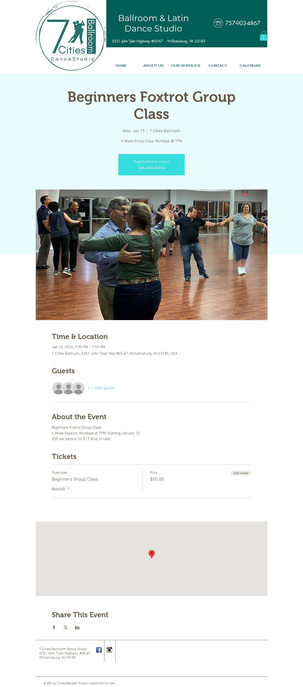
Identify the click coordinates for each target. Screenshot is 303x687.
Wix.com (109, 683)
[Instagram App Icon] (109, 650)
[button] (263, 36)
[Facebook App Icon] (99, 650)
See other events (151, 167)
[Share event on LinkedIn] (77, 627)
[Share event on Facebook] (54, 627)
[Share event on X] (65, 627)
